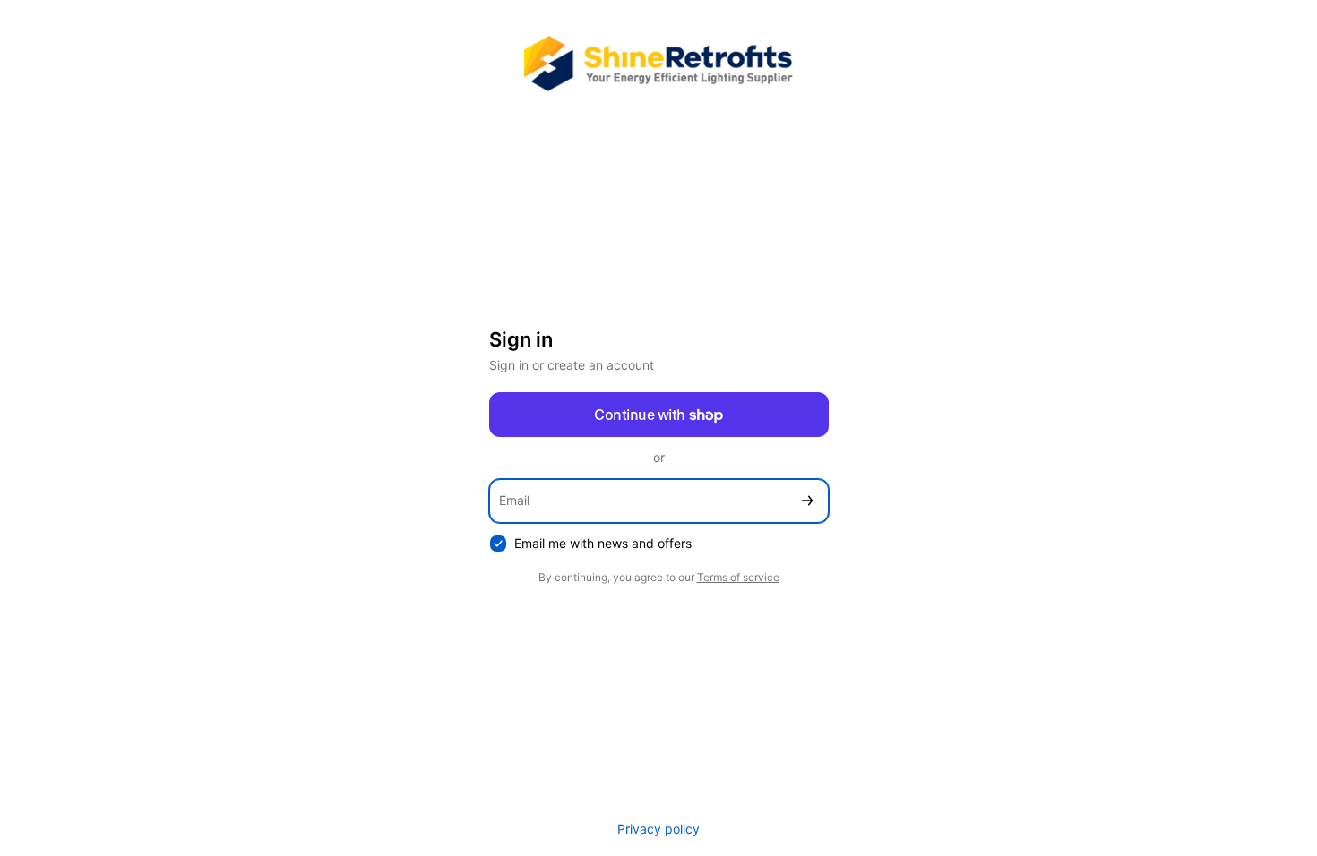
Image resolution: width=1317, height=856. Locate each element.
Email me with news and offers (603, 543)
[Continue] (807, 501)
